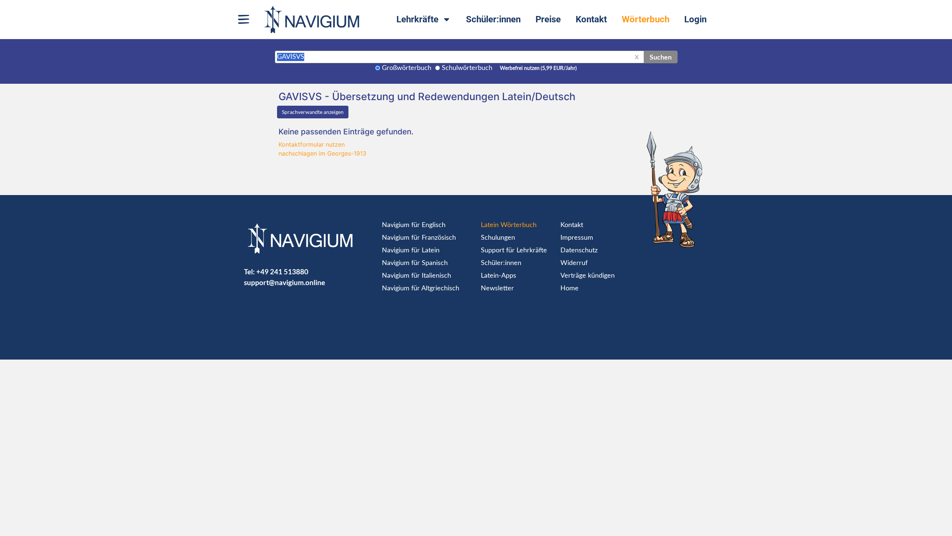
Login (695, 19)
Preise (548, 19)
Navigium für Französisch (419, 237)
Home (569, 288)
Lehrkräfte (417, 19)
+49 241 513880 (282, 271)
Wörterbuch (645, 19)
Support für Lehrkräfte (514, 250)
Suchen (661, 57)
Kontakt (591, 19)
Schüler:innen (493, 19)
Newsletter (497, 288)
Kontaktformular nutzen (312, 144)
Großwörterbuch (406, 68)
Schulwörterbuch (467, 68)
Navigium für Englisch (414, 225)
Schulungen (498, 237)
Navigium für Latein (411, 250)
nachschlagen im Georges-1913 (322, 153)
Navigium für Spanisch (415, 263)
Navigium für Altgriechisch (420, 288)
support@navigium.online (284, 282)
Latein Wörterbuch (509, 225)
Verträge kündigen (587, 275)
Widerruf (574, 263)
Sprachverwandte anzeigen (313, 112)
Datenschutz (579, 250)
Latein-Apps (498, 275)
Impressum (576, 237)
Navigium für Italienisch (416, 275)
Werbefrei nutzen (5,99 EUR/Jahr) (538, 68)
